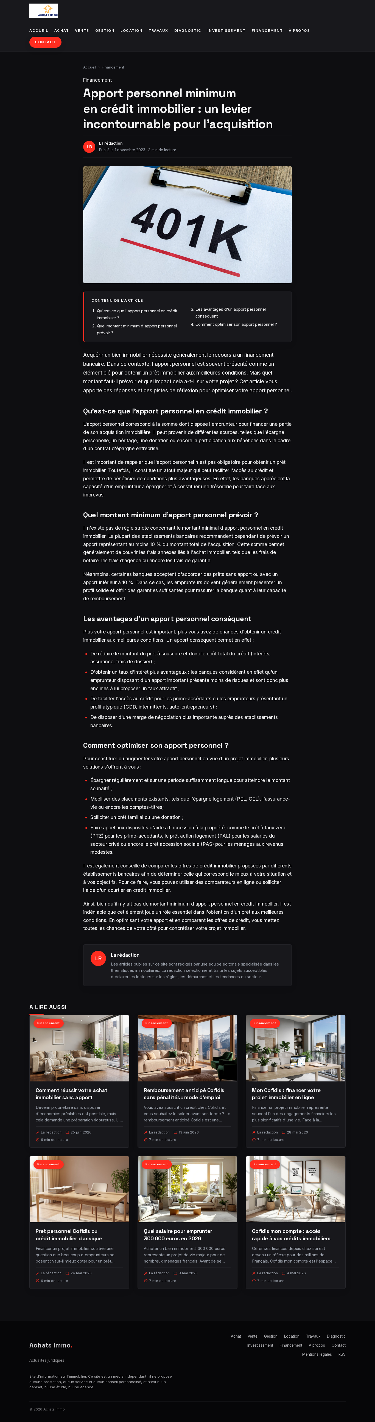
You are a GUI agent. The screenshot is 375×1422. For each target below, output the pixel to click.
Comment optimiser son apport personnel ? (236, 324)
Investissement (227, 30)
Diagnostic (188, 30)
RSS (342, 1354)
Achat (61, 30)
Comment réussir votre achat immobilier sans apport (71, 1094)
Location (131, 30)
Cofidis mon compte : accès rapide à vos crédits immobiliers (291, 1235)
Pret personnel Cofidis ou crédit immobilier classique (69, 1235)
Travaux (158, 30)
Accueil (38, 30)
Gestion (105, 30)
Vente (82, 30)
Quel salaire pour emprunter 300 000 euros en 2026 (178, 1235)
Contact (45, 42)
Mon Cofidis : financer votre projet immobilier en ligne (286, 1094)
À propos (299, 30)
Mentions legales (317, 1354)
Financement (267, 30)
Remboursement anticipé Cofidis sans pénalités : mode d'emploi (184, 1094)
